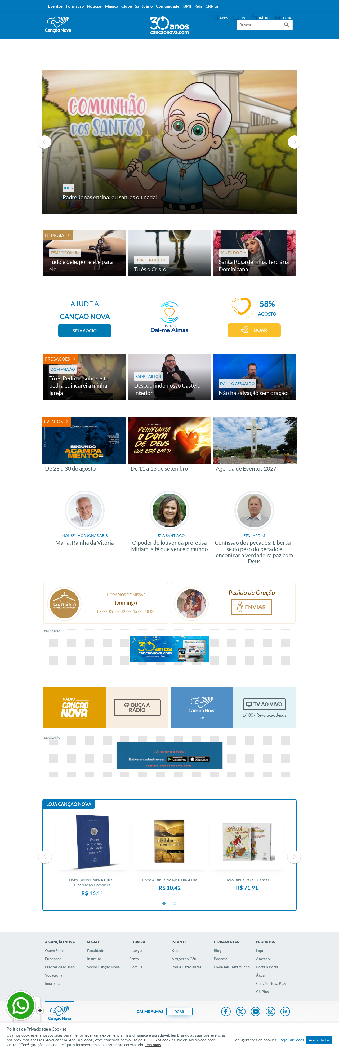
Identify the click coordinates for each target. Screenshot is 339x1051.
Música (111, 6)
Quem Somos (55, 950)
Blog (217, 950)
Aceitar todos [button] (319, 1040)
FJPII (186, 6)
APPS (224, 18)
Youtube (255, 1012)
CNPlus (262, 992)
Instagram (270, 1012)
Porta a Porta (267, 967)
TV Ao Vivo (267, 704)
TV (243, 18)
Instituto (94, 959)
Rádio (264, 18)
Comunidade (167, 6)
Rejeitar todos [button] (291, 1040)
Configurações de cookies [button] (255, 1040)
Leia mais (153, 1045)
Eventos (53, 421)
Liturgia (54, 235)
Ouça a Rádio (139, 707)
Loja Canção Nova (68, 804)
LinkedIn (285, 1012)
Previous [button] (44, 142)
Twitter (241, 1012)
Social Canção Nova (103, 967)
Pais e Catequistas (186, 967)
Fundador (53, 959)
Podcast (220, 959)
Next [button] (294, 142)
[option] (169, 142)
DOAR (260, 330)
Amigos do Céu (184, 959)
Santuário (144, 6)
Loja (259, 950)
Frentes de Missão (60, 967)
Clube (126, 6)
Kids (175, 950)
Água (260, 975)
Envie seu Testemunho (232, 967)
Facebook (226, 1012)
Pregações (57, 359)
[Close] (40, 1011)
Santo (134, 959)
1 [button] (164, 904)
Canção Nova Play (271, 983)
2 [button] (175, 904)
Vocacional (54, 975)
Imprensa (52, 983)
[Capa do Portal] (169, 24)
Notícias (94, 6)
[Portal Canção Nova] (58, 24)
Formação (75, 6)
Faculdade (95, 950)
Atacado (263, 959)
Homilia (136, 967)
